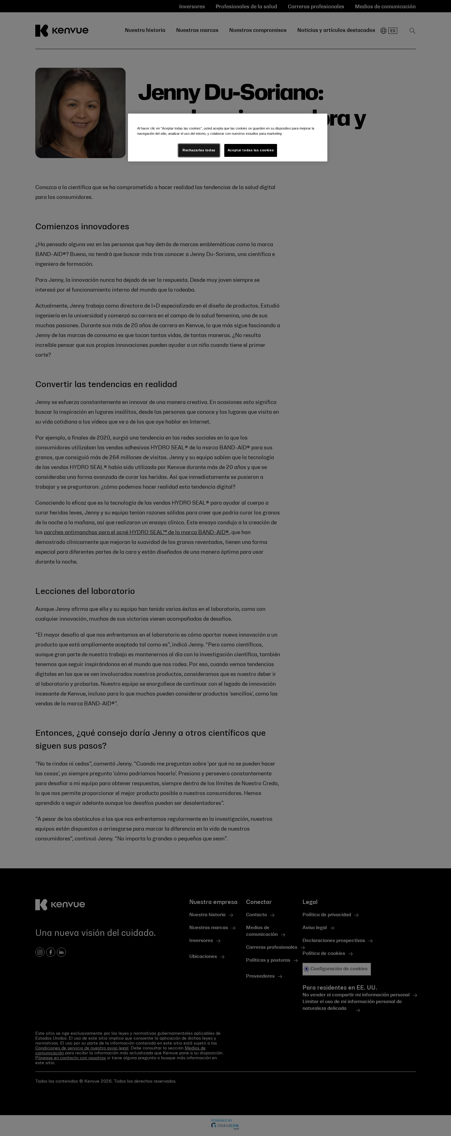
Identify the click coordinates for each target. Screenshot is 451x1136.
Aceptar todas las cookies (251, 150)
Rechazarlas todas (199, 150)
